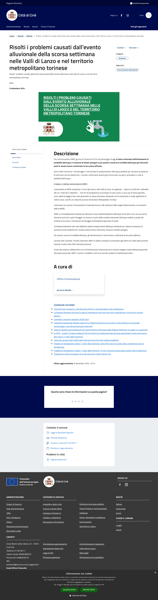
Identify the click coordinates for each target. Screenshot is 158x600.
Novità (20, 35)
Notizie (29, 35)
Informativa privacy (87, 548)
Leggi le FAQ (48, 552)
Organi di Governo (14, 504)
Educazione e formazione (53, 522)
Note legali (84, 552)
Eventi (118, 529)
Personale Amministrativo (17, 526)
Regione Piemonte (14, 3)
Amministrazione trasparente (91, 544)
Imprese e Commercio (52, 513)
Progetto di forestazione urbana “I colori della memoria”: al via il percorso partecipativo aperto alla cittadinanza (100, 350)
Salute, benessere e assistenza (92, 517)
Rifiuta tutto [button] (89, 590)
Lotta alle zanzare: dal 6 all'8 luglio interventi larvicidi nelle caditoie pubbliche (86, 340)
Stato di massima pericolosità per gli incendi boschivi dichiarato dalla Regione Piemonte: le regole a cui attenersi (101, 329)
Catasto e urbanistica (52, 517)
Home (11, 35)
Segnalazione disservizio (53, 548)
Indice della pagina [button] (19, 149)
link (102, 585)
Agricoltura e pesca (87, 526)
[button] (79, 595)
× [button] (155, 573)
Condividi (120, 47)
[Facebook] (120, 15)
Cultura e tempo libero (52, 508)
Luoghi (119, 525)
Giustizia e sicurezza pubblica (91, 504)
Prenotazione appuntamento (55, 544)
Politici (9, 522)
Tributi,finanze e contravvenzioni (93, 508)
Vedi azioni (133, 47)
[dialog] (79, 585)
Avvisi (118, 513)
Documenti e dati (13, 530)
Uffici (8, 513)
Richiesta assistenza (51, 557)
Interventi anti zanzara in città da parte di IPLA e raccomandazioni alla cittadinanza (89, 309)
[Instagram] (126, 15)
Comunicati (121, 508)
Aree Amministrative (15, 508)
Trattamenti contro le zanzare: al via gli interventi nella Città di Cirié (82, 354)
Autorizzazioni (85, 521)
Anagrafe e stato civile (52, 504)
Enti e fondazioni (13, 517)
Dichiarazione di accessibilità (91, 557)
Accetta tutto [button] (69, 590)
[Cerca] (149, 15)
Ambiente (83, 513)
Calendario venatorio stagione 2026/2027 (71, 319)
